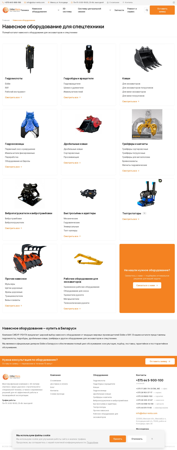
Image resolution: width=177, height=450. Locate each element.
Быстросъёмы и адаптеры (104, 404)
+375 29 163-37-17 (144, 392)
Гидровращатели (72, 83)
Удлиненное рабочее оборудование (81, 287)
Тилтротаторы (99, 407)
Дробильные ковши (73, 149)
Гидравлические (72, 222)
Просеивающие (71, 157)
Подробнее (92, 442)
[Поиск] (147, 10)
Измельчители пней (73, 92)
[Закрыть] (152, 438)
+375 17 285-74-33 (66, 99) (148, 388)
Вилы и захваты (12, 300)
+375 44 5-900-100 (13, 2)
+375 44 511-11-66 (144, 408)
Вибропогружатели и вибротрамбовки (110, 400)
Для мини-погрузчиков (133, 96)
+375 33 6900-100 (144, 396)
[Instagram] (174, 2)
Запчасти (119, 10)
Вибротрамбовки (13, 218)
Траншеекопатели (14, 296)
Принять (117, 439)
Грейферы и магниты (102, 397)
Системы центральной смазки (89, 10)
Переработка (11, 157)
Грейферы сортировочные (135, 149)
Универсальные (71, 226)
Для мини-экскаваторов (134, 92)
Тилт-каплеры (70, 230)
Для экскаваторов (131, 83)
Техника (24, 10)
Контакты (54, 390)
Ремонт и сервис (132, 10)
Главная (6, 20)
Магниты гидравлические (134, 165)
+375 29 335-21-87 (144, 400)
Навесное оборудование (39, 10)
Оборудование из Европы (17, 161)
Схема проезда (57, 394)
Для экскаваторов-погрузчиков (137, 88)
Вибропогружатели (14, 222)
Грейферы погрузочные (133, 153)
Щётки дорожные (13, 288)
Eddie (7, 83)
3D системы (67, 10)
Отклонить (137, 439)
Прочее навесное (101, 410)
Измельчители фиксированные (20, 153)
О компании (55, 380)
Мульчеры (10, 284)
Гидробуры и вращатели (104, 384)
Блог (52, 387)
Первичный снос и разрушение (20, 149)
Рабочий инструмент (15, 92)
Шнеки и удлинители (74, 88)
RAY (7, 88)
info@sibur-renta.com (36, 2)
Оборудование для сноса (76, 291)
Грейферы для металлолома (136, 157)
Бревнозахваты (129, 161)
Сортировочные (72, 153)
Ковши (96, 387)
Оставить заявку (162, 10)
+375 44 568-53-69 (144, 404)
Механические (71, 218)
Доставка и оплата (59, 384)
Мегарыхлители (71, 299)
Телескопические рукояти (76, 303)
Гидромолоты (99, 380)
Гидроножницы (99, 390)
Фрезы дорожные (13, 292)
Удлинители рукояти (74, 295)
